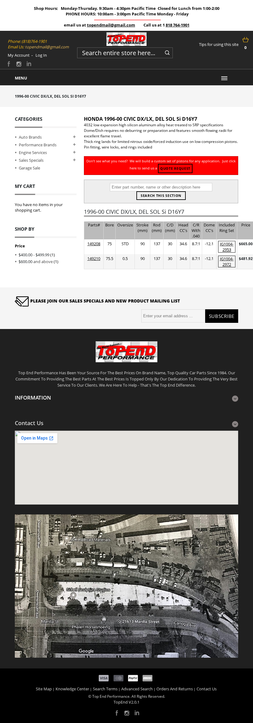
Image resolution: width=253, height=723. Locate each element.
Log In (41, 55)
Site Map (44, 689)
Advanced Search (137, 689)
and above (36, 261)
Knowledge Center (72, 689)
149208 (93, 243)
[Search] (167, 51)
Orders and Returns (174, 689)
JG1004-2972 (227, 261)
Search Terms (105, 689)
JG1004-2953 (227, 246)
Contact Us (207, 689)
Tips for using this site (218, 44)
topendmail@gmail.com (111, 25)
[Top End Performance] (126, 39)
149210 (93, 258)
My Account (19, 55)
